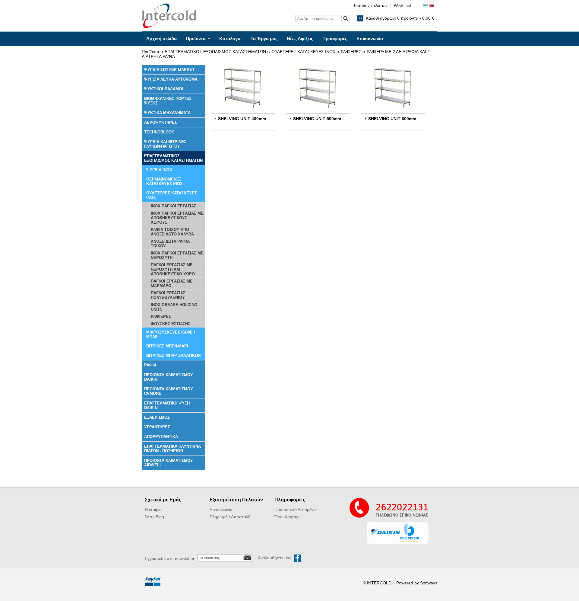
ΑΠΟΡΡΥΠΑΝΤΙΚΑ (161, 436)
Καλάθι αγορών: (400, 18)
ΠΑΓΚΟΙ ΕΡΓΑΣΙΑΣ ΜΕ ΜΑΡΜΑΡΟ (172, 283)
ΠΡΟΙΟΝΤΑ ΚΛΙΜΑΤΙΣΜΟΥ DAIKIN (168, 377)
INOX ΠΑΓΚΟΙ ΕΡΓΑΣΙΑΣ (173, 206)
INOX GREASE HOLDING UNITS (174, 307)
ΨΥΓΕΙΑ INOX (159, 170)
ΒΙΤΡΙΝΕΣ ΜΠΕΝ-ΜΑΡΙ (167, 346)
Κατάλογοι (230, 38)
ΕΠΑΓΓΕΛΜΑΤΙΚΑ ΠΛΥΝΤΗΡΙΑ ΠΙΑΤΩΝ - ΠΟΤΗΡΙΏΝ (172, 448)
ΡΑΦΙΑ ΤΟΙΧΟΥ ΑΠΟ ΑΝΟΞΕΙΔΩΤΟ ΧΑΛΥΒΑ (172, 231)
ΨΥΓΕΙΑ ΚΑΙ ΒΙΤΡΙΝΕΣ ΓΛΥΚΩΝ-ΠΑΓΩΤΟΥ (165, 144)
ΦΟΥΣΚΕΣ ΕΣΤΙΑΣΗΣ (170, 323)
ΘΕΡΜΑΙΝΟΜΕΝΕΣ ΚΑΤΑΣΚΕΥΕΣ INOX (164, 181)
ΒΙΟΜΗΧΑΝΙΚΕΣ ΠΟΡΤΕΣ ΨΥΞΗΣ (167, 100)
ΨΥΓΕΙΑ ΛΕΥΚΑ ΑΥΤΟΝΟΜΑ (171, 79)
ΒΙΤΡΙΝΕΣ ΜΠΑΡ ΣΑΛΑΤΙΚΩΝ (173, 355)
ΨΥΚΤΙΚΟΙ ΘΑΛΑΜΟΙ (163, 89)
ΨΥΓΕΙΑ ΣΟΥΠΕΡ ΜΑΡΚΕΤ (169, 69)
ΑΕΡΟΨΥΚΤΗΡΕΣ (160, 122)
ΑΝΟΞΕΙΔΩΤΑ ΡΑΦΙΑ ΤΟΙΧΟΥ (170, 243)
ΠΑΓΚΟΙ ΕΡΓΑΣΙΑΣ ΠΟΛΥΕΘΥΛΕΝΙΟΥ (168, 295)
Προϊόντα (196, 38)
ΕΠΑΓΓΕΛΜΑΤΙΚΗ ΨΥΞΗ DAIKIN (167, 405)
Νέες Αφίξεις (300, 38)
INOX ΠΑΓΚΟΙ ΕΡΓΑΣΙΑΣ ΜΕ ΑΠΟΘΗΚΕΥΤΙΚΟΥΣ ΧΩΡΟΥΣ (177, 218)
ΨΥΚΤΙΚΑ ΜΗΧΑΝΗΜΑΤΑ (167, 112)
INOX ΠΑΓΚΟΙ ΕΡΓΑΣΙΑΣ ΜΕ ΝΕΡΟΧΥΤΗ (177, 255)
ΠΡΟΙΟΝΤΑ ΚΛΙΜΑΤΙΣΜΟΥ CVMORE (168, 391)
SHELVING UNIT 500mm (317, 118)
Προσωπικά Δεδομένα (295, 509)
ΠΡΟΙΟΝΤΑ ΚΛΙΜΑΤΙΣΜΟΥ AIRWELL (168, 462)
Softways (428, 582)
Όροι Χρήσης (286, 516)
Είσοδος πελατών (371, 5)
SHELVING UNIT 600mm (392, 118)
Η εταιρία (153, 509)
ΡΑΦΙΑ (150, 365)
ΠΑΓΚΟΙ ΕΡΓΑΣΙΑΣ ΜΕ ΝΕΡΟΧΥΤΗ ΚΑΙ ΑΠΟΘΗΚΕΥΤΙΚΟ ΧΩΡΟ (173, 269)
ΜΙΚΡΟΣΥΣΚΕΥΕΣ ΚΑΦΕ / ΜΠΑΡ (170, 334)
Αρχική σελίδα (161, 38)
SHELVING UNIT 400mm (242, 118)
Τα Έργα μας (264, 38)
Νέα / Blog (154, 516)
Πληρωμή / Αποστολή (230, 516)
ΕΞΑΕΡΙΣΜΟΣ (157, 417)
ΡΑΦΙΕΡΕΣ (351, 51)
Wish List (402, 5)
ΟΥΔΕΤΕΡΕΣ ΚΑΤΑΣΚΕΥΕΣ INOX (303, 51)
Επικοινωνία (369, 38)
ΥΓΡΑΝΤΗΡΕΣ (157, 427)
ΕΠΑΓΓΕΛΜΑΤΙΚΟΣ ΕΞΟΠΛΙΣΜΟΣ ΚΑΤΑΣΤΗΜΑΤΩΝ (215, 51)
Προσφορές (334, 38)
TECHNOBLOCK (159, 132)
